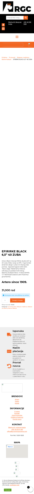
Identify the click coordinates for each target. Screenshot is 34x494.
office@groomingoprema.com (17, 431)
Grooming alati (12, 306)
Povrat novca (17, 419)
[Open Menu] (17, 36)
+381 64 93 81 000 (17, 429)
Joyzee (17, 403)
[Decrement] (3, 300)
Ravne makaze (6, 59)
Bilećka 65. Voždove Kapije (17, 427)
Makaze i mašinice (23, 57)
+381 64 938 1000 (27, 23)
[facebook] (3, 24)
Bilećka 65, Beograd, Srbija (15, 23)
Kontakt (17, 413)
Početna (4, 57)
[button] (26, 18)
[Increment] (7, 300)
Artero (17, 399)
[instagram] (3, 28)
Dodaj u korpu (17, 300)
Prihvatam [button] (7, 490)
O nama (17, 411)
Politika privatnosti (17, 417)
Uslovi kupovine (17, 415)
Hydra (17, 401)
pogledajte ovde (14, 485)
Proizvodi (12, 57)
